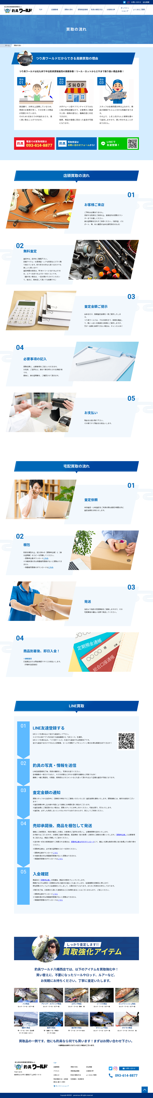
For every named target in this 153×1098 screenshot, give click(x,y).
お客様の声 (89, 1071)
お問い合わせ (136, 2)
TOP (54, 1063)
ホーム (7, 45)
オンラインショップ (62, 1086)
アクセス (56, 1071)
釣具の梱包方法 (76, 1075)
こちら (45, 558)
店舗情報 (56, 1067)
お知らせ (56, 1075)
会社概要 (146, 2)
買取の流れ (74, 1067)
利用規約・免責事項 (77, 1079)
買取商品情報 (75, 1071)
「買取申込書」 (121, 835)
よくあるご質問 (91, 1075)
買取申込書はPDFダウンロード (82, 842)
